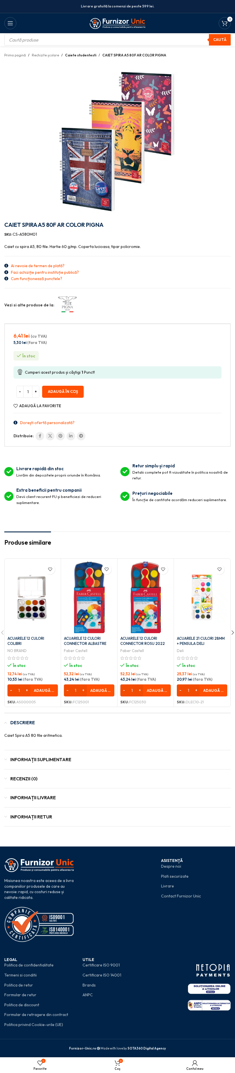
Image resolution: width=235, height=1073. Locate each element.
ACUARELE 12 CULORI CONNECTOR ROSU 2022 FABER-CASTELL (142, 643)
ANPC (88, 994)
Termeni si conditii (20, 975)
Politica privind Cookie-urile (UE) (33, 1024)
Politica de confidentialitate (29, 965)
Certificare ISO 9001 (101, 965)
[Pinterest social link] (60, 436)
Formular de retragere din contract (36, 1014)
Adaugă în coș (63, 391)
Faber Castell (75, 650)
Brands (89, 985)
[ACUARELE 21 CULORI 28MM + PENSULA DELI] (202, 597)
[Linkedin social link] (70, 436)
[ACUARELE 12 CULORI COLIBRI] (32, 597)
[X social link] (50, 436)
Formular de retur (20, 994)
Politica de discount (21, 1004)
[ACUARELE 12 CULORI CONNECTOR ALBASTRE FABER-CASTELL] (89, 597)
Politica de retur (18, 985)
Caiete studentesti (80, 55)
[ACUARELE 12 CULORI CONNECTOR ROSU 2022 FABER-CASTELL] (145, 597)
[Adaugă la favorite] (50, 569)
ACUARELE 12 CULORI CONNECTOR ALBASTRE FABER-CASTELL (85, 643)
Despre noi (171, 866)
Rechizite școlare (45, 55)
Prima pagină (15, 55)
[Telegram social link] (81, 436)
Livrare (167, 886)
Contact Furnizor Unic (181, 896)
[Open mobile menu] (10, 23)
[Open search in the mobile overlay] (117, 40)
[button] (32, 690)
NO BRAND (17, 650)
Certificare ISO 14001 (102, 975)
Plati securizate (175, 876)
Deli (180, 650)
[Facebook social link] (40, 436)
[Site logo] (118, 22)
